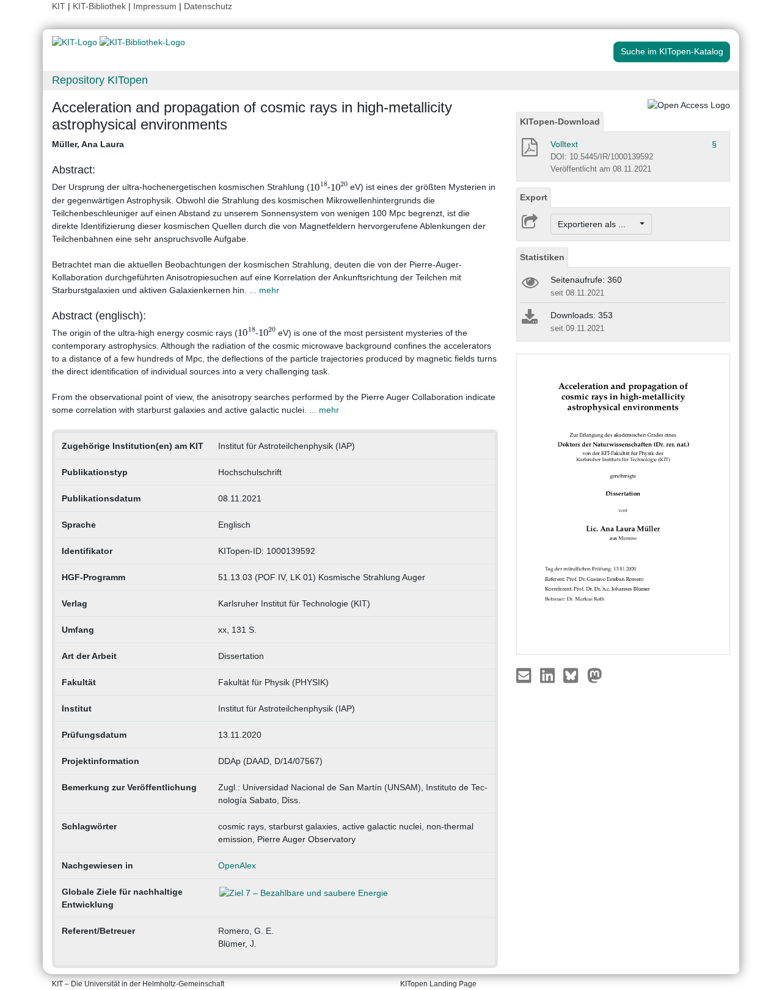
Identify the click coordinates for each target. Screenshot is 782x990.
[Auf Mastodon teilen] (594, 675)
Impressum (155, 6)
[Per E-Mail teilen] (525, 675)
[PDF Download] (529, 151)
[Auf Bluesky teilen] (574, 675)
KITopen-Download (560, 121)
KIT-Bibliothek (100, 6)
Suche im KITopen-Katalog (672, 51)
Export (533, 197)
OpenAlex (237, 865)
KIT (58, 6)
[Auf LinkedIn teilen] (549, 675)
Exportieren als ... (598, 224)
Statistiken (542, 257)
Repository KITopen (100, 80)
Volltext (564, 144)
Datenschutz (208, 6)
